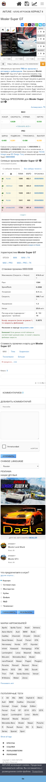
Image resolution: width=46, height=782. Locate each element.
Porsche (5, 665)
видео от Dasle (34, 245)
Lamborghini (7, 652)
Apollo (4, 627)
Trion (4, 673)
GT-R (26, 710)
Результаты (26, 612)
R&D (5, 601)
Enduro (6, 597)
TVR (11, 673)
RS (27, 727)
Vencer (36, 673)
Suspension (24, 351)
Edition (33, 706)
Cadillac (5, 636)
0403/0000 (38, 193)
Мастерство (8, 589)
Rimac (34, 665)
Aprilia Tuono (15, 627)
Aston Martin (7, 631)
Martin (35, 714)
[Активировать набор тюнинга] (8, 29)
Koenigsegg (26, 648)
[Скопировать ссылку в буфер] (42, 64)
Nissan (19, 661)
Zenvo (25, 678)
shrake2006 (10, 207)
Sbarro (5, 669)
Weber (16, 678)
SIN (19, 669)
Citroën (37, 636)
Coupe (15, 706)
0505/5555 (38, 207)
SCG (13, 669)
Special (14, 731)
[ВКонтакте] (22, 24)
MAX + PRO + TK (24, 262)
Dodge (24, 706)
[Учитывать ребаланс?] (13, 29)
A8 (7, 697)
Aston (40, 697)
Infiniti (4, 648)
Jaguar (5, 714)
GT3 (34, 710)
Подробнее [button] (37, 771)
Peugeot (38, 661)
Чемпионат (8, 606)
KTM (37, 648)
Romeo (20, 727)
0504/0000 (38, 200)
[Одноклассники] (25, 24)
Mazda (37, 652)
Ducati (19, 640)
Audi (18, 631)
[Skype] (40, 24)
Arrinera (36, 627)
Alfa (13, 697)
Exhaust (21, 356)
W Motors (6, 678)
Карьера (6, 580)
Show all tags (6, 736)
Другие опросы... (8, 575)
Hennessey (6, 644)
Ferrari (28, 640)
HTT (25, 644)
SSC (27, 669)
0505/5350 (38, 185)
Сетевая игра (9, 584)
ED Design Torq (17, 154)
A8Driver (9, 186)
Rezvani (25, 665)
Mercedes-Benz (19, 657)
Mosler (33, 537)
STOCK (6, 257)
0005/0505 (10, 156)
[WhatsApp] (36, 24)
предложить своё (27, 328)
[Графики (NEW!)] (34, 4)
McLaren (5, 657)
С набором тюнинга (11, 168)
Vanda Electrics (23, 673)
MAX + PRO (8, 262)
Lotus (18, 652)
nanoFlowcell (7, 661)
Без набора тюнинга (32, 168)
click (15, 362)
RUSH (8, 178)
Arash (27, 627)
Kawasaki (14, 648)
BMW (25, 631)
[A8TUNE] (4, 4)
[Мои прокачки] (27, 4)
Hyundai (34, 644)
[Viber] (33, 24)
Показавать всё (7, 683)
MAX (15, 257)
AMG (21, 697)
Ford (13, 710)
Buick (33, 631)
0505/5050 (38, 178)
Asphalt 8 (30, 697)
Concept (5, 706)
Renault (15, 665)
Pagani (28, 661)
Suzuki (34, 669)
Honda (17, 644)
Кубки (6, 593)
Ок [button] (23, 779)
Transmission (8, 356)
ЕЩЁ (23, 215)
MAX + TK (25, 257)
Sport (22, 731)
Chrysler (26, 636)
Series (4, 731)
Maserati (27, 652)
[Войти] (11, 4)
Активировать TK (38, 107)
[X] (29, 24)
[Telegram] (43, 24)
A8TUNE (19, 760)
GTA (36, 640)
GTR (41, 710)
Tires (13, 351)
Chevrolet (16, 636)
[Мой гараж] (19, 4)
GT (19, 710)
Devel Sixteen (7, 640)
